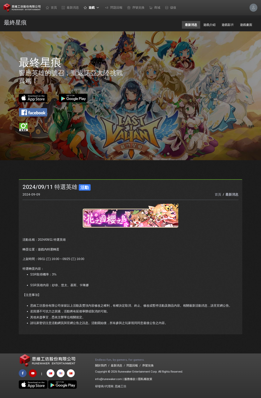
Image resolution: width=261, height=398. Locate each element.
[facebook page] (23, 373)
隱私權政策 (145, 379)
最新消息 (73, 7)
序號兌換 (138, 7)
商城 (157, 7)
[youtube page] (33, 373)
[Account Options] (253, 7)
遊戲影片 (228, 25)
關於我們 (101, 365)
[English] (61, 373)
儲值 (173, 7)
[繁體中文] (50, 373)
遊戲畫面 (246, 25)
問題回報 (116, 7)
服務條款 (130, 379)
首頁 (54, 7)
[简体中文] (71, 373)
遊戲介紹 (209, 25)
